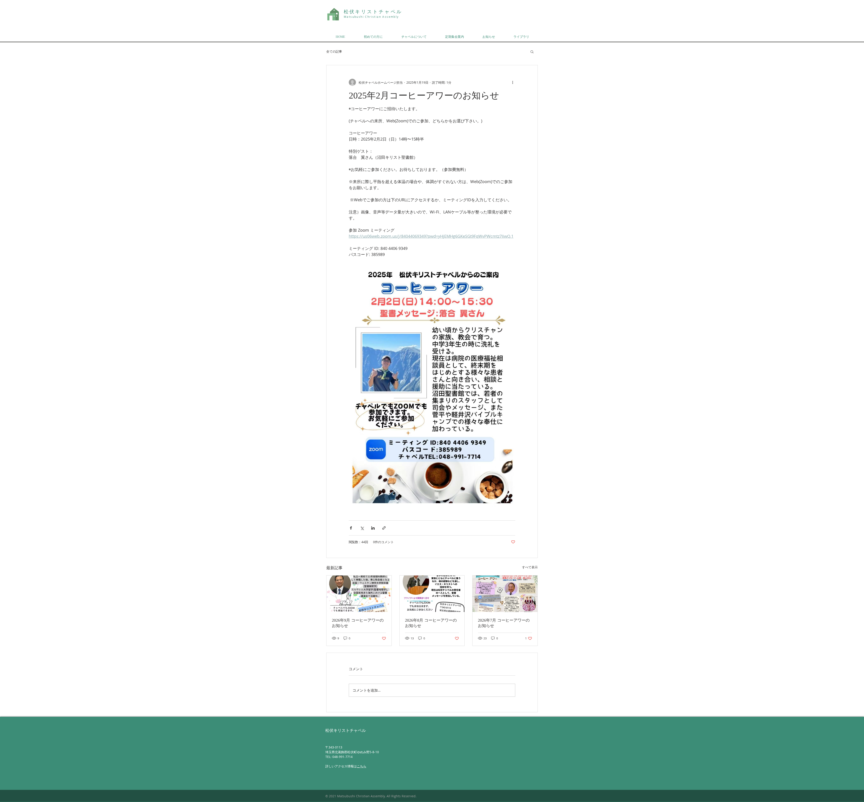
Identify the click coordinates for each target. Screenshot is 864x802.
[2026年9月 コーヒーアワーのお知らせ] (359, 594)
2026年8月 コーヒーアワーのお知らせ (431, 623)
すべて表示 (530, 567)
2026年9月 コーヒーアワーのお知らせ (358, 623)
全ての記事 (334, 51)
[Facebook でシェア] (351, 528)
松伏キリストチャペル (373, 12)
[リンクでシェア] (384, 528)
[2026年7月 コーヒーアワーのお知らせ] (505, 594)
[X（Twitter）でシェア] (362, 528)
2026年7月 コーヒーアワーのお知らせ (504, 623)
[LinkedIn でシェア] (373, 528)
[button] (532, 51)
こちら (361, 766)
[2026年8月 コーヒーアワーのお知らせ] (432, 594)
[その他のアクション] (512, 82)
